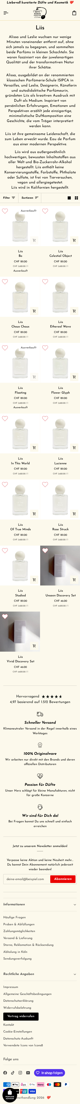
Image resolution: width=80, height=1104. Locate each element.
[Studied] (20, 566)
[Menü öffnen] (9, 13)
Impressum (10, 987)
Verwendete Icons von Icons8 (23, 1045)
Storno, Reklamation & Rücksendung (28, 945)
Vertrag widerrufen (20, 1016)
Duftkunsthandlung (21, 1097)
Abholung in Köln (15, 952)
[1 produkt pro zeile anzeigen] (69, 198)
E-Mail (10, 883)
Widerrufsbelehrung (17, 1008)
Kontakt (8, 1025)
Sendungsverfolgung (17, 958)
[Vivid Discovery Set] (20, 632)
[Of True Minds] (20, 499)
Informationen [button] (14, 904)
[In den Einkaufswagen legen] (34, 240)
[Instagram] (20, 1073)
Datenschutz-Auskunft (18, 1038)
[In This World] (20, 434)
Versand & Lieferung (17, 938)
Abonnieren (63, 879)
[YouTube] (28, 1073)
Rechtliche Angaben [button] (18, 974)
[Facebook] (5, 1073)
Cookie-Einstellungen (17, 1031)
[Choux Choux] (20, 297)
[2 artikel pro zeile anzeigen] (76, 198)
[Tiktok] (12, 1073)
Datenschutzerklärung (18, 1001)
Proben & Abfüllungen (18, 924)
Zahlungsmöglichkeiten (19, 931)
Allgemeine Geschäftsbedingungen (27, 994)
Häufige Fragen (14, 917)
